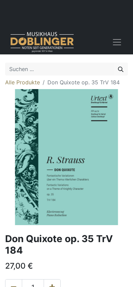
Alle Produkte (22, 82)
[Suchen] (121, 69)
